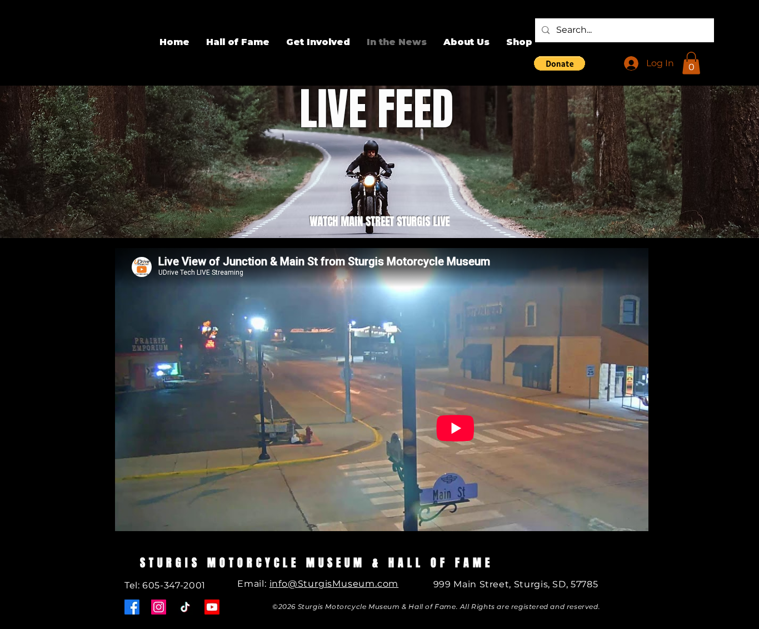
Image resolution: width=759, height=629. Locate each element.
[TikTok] (185, 607)
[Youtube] (211, 607)
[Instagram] (158, 607)
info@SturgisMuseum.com (334, 583)
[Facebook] (131, 607)
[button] (559, 63)
